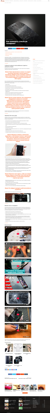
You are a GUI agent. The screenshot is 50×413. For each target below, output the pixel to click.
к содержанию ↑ (6, 63)
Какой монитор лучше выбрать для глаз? (11, 378)
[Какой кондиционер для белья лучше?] (25, 387)
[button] (49, 1)
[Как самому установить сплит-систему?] (6, 401)
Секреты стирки (22, 389)
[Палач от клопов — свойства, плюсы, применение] (41, 387)
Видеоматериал (7, 55)
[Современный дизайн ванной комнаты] (21, 401)
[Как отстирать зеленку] (6, 408)
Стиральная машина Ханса (36, 75)
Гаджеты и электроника (9, 39)
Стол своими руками (35, 70)
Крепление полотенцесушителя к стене (37, 78)
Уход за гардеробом (7, 389)
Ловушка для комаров (35, 64)
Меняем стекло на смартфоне (8, 54)
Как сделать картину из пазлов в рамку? (37, 81)
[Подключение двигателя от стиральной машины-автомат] (33, 387)
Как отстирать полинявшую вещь (36, 67)
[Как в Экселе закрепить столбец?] (21, 408)
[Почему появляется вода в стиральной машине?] (21, 404)
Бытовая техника (31, 389)
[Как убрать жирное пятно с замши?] (6, 404)
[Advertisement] (25, 8)
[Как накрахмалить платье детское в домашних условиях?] (8, 387)
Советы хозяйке (14, 389)
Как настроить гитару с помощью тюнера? (25, 378)
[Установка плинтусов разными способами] (17, 387)
